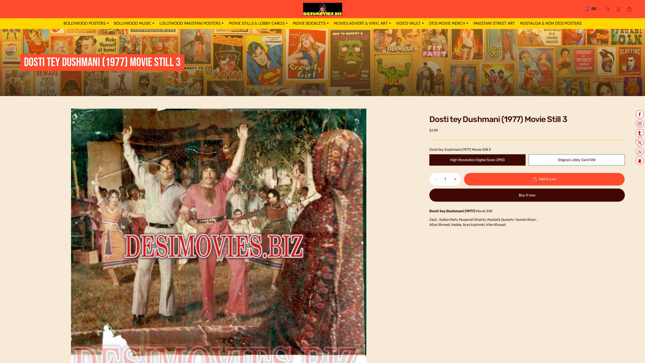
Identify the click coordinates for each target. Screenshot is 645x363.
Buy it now (527, 195)
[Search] (607, 9)
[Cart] (629, 9)
